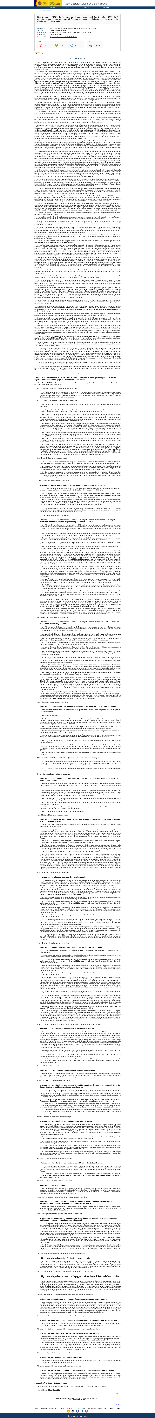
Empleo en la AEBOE (115, 1408)
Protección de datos (80, 1408)
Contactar (37, 1408)
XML (75, 45)
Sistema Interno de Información (94, 1408)
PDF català (96, 45)
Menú (105, 7)
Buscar (49, 10)
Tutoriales (106, 1408)
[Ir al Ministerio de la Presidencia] (48, 3)
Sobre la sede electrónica (47, 1408)
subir (117, 1404)
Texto (37, 54)
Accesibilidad (70, 1408)
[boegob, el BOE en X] (72, 1412)
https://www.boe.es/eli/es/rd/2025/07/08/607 (63, 37)
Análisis (44, 54)
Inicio (44, 10)
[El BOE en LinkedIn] (82, 1412)
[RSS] (68, 1412)
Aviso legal (62, 1408)
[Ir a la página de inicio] (85, 3)
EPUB (61, 45)
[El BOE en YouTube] (86, 1412)
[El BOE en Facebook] (77, 1412)
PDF (44, 45)
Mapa (56, 1408)
